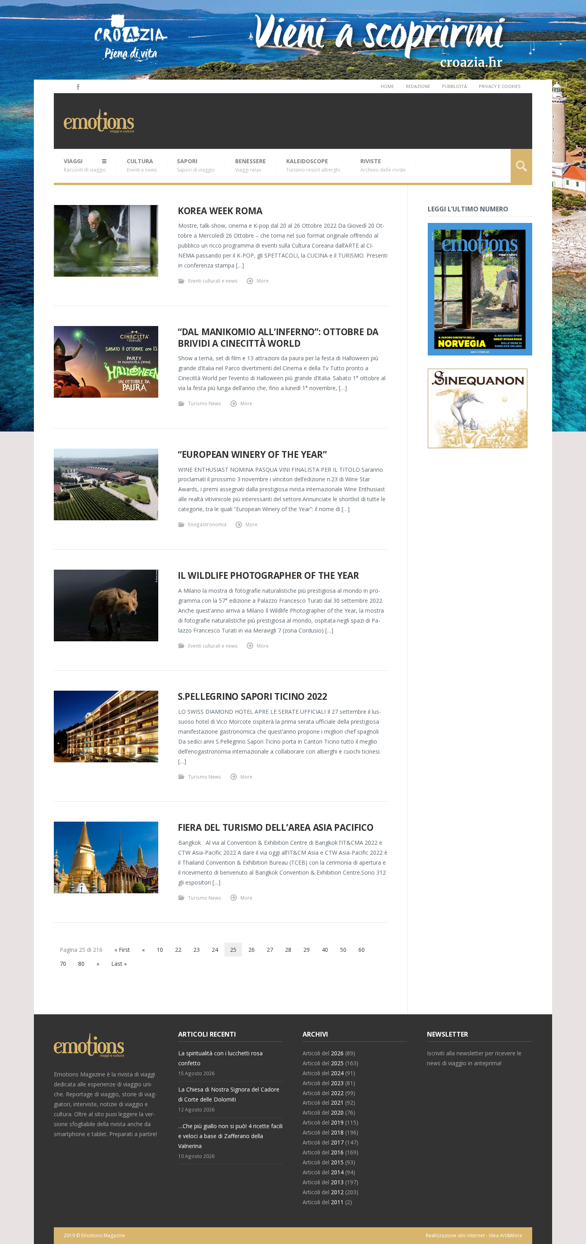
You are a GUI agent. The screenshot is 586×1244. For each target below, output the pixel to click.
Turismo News (204, 403)
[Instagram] (66, 86)
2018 (337, 1132)
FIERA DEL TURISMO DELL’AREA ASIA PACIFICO (276, 827)
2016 (337, 1152)
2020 (337, 1112)
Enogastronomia (207, 524)
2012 (337, 1192)
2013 (337, 1182)
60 (361, 949)
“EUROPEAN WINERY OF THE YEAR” (252, 454)
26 (251, 949)
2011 (337, 1202)
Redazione (418, 86)
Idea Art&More (505, 1235)
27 (270, 949)
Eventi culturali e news (213, 280)
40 (325, 949)
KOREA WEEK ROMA (220, 211)
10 (160, 949)
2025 (337, 1063)
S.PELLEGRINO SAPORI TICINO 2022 (252, 696)
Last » (119, 963)
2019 (337, 1122)
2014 (337, 1172)
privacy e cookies (499, 86)
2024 (337, 1073)
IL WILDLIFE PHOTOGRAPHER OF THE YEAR (268, 575)
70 (63, 963)
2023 (337, 1083)
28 (288, 949)
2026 (337, 1053)
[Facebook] (77, 86)
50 (343, 949)
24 (215, 949)
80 (81, 963)
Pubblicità (454, 86)
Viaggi (85, 165)
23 (196, 949)
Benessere (250, 165)
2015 (337, 1162)
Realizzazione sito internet (455, 1235)
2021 (337, 1102)
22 (178, 949)
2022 (337, 1093)
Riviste (383, 165)
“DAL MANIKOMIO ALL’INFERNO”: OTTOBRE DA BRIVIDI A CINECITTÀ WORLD (278, 338)
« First (122, 949)
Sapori (196, 165)
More (263, 280)
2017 (337, 1142)
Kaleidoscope (313, 165)
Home (387, 86)
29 (306, 949)
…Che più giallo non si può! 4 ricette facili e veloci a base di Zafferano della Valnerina (230, 1136)
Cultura (142, 165)
